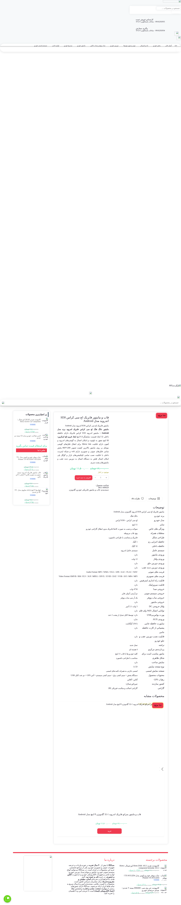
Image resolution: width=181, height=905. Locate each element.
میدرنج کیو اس (175, 359)
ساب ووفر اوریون (174, 315)
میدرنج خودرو (68, 45)
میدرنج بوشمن (176, 352)
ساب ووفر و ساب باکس (97, 45)
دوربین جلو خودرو (174, 306)
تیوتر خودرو (177, 297)
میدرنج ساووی (176, 357)
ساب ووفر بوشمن (174, 317)
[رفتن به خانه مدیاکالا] (90, 388)
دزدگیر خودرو (176, 379)
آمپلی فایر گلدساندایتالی (172, 259)
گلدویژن (72, 490)
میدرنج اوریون (176, 348)
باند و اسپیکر (144, 45)
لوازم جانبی (55, 45)
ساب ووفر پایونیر (175, 321)
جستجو (176, 12)
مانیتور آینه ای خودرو (173, 339)
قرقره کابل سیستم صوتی (171, 370)
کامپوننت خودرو (175, 368)
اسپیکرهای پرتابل (175, 286)
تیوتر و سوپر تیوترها (129, 45)
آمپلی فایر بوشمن (174, 253)
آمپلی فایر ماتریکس (173, 264)
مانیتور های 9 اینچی (174, 335)
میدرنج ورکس (176, 361)
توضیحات (152, 499)
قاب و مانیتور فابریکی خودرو (170, 332)
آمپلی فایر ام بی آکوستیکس (171, 246)
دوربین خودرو (114, 45)
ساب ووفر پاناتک (175, 319)
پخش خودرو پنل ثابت (173, 277)
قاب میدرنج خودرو (174, 343)
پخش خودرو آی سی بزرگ (171, 273)
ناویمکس (177, 268)
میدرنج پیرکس (176, 354)
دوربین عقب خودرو (174, 308)
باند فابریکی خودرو (174, 290)
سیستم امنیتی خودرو (40, 45)
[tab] (154, 498)
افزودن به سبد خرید (83, 478)
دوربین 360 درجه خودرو (172, 304)
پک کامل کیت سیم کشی (172, 366)
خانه (176, 45)
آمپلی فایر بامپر (175, 250)
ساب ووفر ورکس (174, 326)
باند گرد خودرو (176, 292)
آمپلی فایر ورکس (174, 266)
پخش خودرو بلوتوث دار (172, 275)
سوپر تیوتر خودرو (174, 299)
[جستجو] (3, 403)
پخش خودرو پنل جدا (173, 279)
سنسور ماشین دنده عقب (172, 383)
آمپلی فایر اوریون (174, 248)
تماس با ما (41, 450)
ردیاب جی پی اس (174, 381)
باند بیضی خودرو (175, 288)
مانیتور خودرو (81, 45)
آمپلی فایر (168, 45)
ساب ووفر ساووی (174, 323)
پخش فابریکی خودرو (173, 281)
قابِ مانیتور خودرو (174, 330)
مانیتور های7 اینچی (174, 337)
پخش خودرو (156, 45)
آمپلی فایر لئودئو (175, 261)
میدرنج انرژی (176, 346)
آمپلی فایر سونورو (174, 255)
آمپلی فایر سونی (175, 257)
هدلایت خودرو (176, 374)
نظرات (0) (136, 499)
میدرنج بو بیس (176, 350)
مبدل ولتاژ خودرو (175, 372)
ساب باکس (177, 312)
